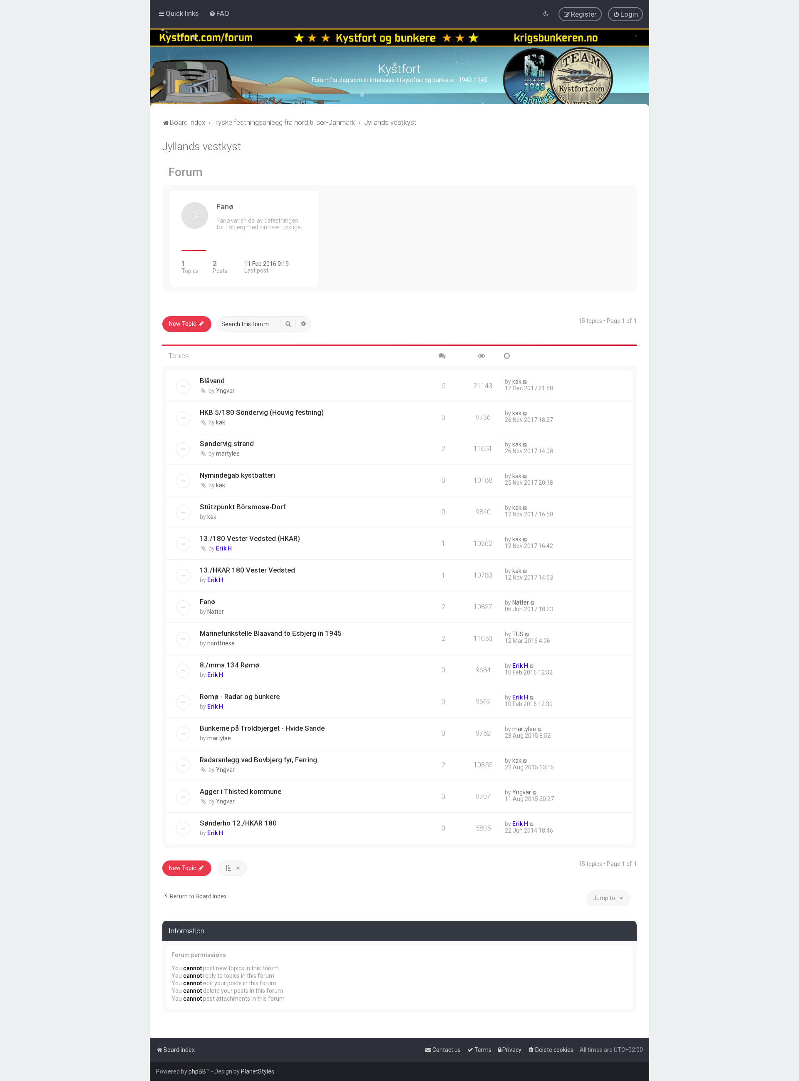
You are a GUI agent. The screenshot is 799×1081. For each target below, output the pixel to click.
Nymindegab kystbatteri (237, 475)
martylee (228, 453)
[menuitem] (219, 13)
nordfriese (221, 643)
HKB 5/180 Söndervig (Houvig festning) (262, 412)
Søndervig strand (227, 443)
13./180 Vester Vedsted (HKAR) (250, 538)
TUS (518, 634)
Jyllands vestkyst (201, 147)
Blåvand (212, 381)
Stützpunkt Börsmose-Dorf (242, 507)
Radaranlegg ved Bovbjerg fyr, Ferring (258, 760)
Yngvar (225, 390)
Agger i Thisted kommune (240, 791)
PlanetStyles (257, 1071)
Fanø (207, 602)
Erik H (224, 548)
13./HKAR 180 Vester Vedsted (247, 570)
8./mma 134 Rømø (229, 665)
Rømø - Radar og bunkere (240, 696)
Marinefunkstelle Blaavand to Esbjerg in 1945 (271, 633)
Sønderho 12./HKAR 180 (238, 823)
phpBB (197, 1071)
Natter (215, 611)
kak (516, 381)
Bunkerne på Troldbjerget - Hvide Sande (262, 728)
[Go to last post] (525, 381)
